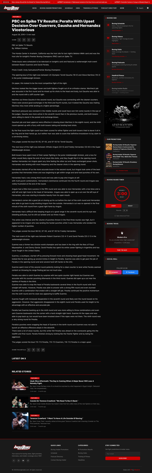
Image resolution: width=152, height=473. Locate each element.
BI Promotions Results (85, 449)
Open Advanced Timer (122, 216)
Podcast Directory (109, 8)
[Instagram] (18, 460)
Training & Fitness (90, 8)
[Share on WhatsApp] (29, 40)
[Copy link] (33, 40)
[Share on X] (19, 40)
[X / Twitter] (14, 460)
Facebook (131, 272)
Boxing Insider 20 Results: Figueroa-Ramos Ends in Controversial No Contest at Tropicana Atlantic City (125, 147)
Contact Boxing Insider (58, 460)
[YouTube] (23, 460)
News (34, 8)
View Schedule (116, 30)
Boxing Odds (82, 453)
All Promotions (122, 170)
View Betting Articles (118, 56)
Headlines (81, 460)
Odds (78, 8)
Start (113, 206)
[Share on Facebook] (24, 40)
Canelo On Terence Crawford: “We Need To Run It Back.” (54, 401)
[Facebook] (28, 460)
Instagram (114, 272)
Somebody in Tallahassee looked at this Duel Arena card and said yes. (82, 2)
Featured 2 (16, 16)
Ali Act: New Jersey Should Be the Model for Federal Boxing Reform (25, 2)
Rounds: (119, 210)
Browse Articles (117, 82)
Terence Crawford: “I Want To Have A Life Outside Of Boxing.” (56, 418)
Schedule (69, 8)
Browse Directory (117, 69)
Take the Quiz (122, 250)
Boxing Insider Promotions (51, 8)
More (122, 8)
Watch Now (115, 43)
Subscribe (123, 458)
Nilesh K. (137, 470)
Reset (130, 206)
